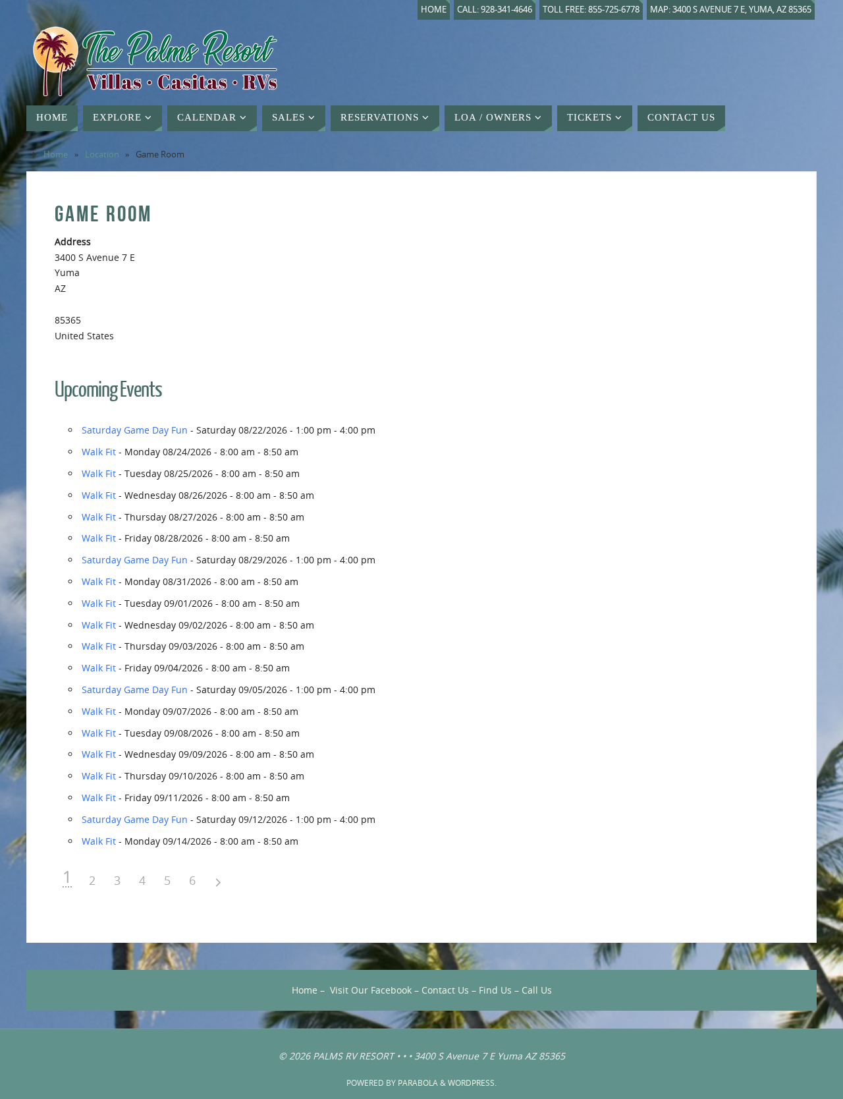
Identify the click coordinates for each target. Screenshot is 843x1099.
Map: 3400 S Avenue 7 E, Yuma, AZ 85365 (730, 9)
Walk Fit (99, 451)
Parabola (418, 1082)
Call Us (537, 990)
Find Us (495, 990)
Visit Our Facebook (371, 990)
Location (102, 154)
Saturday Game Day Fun (135, 430)
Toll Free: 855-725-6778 (591, 9)
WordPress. (472, 1082)
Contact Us (445, 990)
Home (434, 9)
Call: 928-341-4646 (494, 9)
